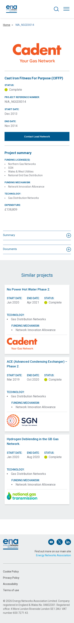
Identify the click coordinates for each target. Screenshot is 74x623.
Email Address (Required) (17, 538)
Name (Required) (13, 521)
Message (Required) (15, 555)
